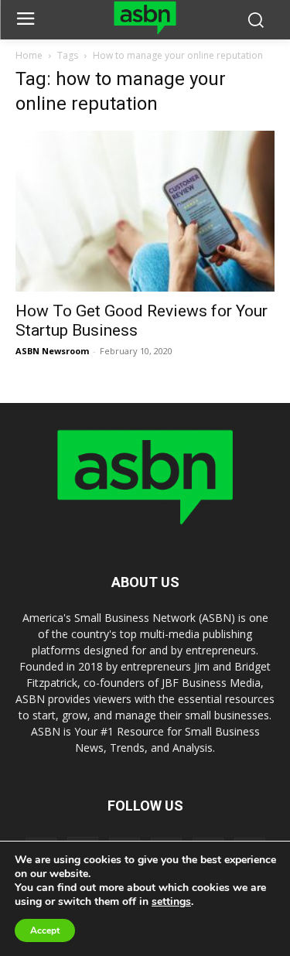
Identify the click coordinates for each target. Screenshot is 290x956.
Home (29, 55)
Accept (45, 930)
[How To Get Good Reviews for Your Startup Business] (145, 211)
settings (171, 902)
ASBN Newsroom (52, 351)
